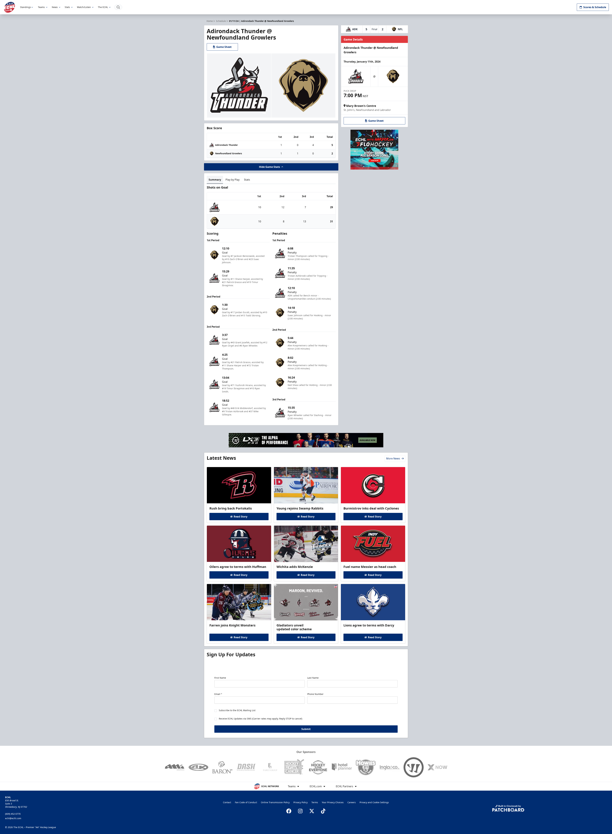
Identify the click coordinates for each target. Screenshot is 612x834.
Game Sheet (224, 47)
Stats (67, 7)
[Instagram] (300, 811)
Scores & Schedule (594, 7)
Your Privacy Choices (333, 802)
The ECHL (103, 7)
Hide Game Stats (269, 167)
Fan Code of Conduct (246, 802)
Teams (41, 7)
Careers (351, 802)
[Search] (118, 7)
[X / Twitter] (311, 811)
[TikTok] (323, 811)
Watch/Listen (84, 7)
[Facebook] (288, 811)
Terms (314, 802)
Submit (306, 729)
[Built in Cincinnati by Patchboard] (508, 808)
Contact (227, 802)
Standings (25, 7)
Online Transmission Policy (275, 802)
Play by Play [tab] (233, 179)
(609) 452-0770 (13, 813)
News (55, 7)
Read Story (240, 516)
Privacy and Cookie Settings (374, 802)
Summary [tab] (215, 179)
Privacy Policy (300, 802)
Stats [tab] (247, 179)
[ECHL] (9, 7)
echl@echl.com (13, 818)
